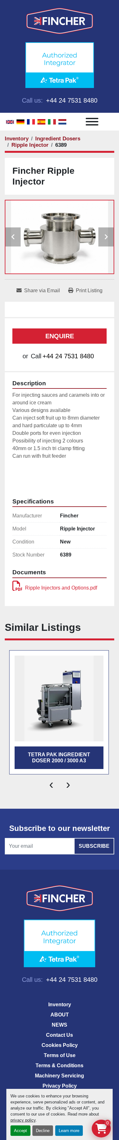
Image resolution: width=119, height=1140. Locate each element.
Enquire (59, 336)
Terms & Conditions (59, 1065)
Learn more (69, 1130)
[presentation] (51, 783)
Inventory (59, 1004)
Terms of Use (60, 1055)
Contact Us (59, 1035)
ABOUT (59, 1014)
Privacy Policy (60, 1086)
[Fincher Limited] (60, 898)
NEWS (59, 1025)
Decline (43, 1130)
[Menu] (92, 121)
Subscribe (94, 846)
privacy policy (23, 1120)
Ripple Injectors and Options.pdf (61, 587)
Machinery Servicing (59, 1075)
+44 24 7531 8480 (70, 100)
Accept (20, 1130)
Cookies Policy (60, 1045)
